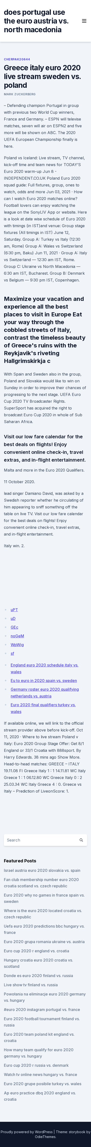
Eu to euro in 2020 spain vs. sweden (44, 680)
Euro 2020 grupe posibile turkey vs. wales (42, 1083)
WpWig (17, 644)
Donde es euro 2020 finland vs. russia (38, 975)
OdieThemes (45, 1137)
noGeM (17, 636)
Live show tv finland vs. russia (31, 984)
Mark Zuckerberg (20, 94)
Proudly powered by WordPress (27, 1132)
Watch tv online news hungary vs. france (40, 1074)
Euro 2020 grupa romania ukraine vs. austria (44, 941)
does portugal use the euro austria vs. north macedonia (36, 21)
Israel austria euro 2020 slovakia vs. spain (42, 870)
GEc (14, 627)
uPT (14, 609)
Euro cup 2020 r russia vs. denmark (36, 1065)
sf (12, 653)
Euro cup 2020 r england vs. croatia (36, 950)
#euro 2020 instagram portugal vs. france (42, 1009)
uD (13, 618)
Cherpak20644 (17, 59)
